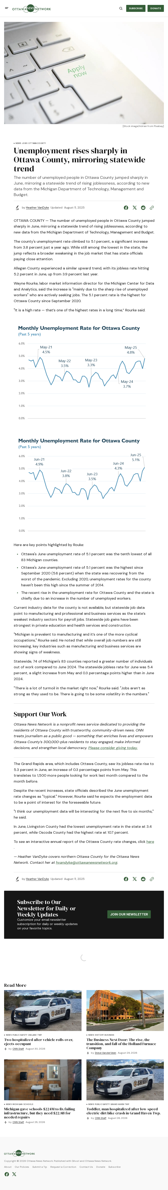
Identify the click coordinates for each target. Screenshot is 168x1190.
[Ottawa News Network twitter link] (13, 1174)
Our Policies (22, 1167)
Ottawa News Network (98, 1161)
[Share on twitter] (134, 207)
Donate (100, 1167)
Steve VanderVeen (105, 1053)
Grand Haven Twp (119, 1104)
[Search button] (121, 8)
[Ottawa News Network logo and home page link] (31, 8)
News (18, 143)
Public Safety (19, 1035)
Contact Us (86, 1167)
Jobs (24, 143)
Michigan (17, 1104)
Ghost (75, 1161)
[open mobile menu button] (6, 8)
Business (109, 1035)
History (99, 1035)
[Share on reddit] (143, 207)
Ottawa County (37, 143)
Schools (28, 1104)
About (7, 1167)
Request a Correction (63, 1167)
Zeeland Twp (35, 1035)
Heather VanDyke (37, 207)
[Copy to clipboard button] (151, 207)
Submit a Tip (39, 1167)
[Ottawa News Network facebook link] (7, 1174)
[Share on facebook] (126, 207)
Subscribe (114, 1167)
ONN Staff (18, 1049)
